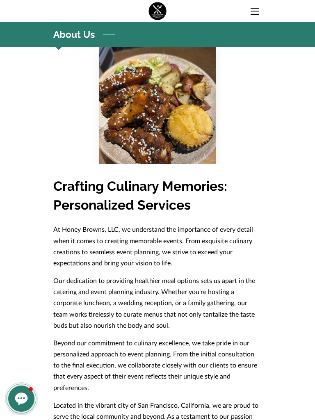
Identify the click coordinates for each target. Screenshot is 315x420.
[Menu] (254, 11)
